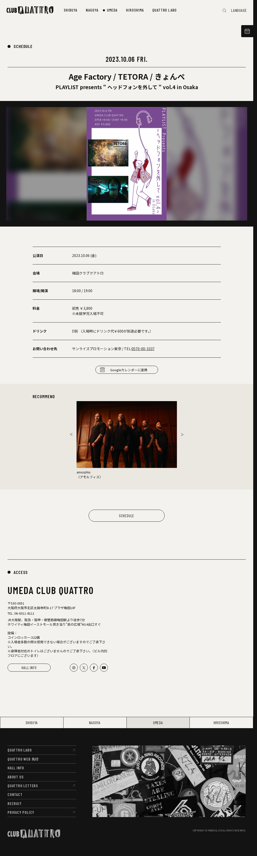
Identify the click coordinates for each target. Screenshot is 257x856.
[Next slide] (182, 434)
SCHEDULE (23, 46)
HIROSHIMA (221, 722)
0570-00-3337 (143, 348)
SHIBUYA (32, 722)
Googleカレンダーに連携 (128, 369)
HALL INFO (29, 667)
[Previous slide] (71, 434)
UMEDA (158, 722)
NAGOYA (95, 722)
